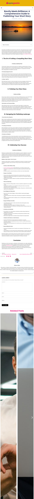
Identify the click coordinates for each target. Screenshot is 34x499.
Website (3, 300)
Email (3, 296)
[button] (1, 8)
